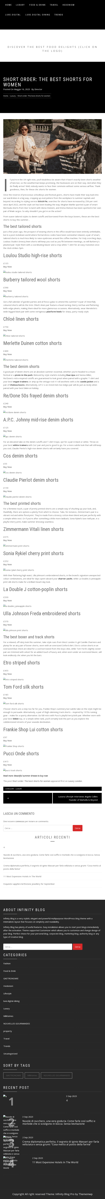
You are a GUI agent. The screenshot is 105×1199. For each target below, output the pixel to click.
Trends (58, 15)
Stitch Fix (42, 201)
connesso (19, 821)
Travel (54, 5)
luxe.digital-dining (38, 15)
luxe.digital (13, 15)
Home (8, 5)
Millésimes (8, 1016)
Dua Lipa (70, 375)
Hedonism (69, 5)
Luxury (20, 5)
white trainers (20, 445)
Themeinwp (86, 1194)
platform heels (54, 311)
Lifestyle (7, 993)
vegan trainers (20, 381)
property (7, 1031)
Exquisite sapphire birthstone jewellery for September (29, 884)
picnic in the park (24, 375)
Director (38, 89)
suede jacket (86, 381)
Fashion (7, 963)
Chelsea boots (17, 384)
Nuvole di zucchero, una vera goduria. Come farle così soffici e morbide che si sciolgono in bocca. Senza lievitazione (51, 856)
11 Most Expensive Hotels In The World (22, 876)
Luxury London (75, 781)
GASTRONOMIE (10, 978)
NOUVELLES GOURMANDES (16, 1023)
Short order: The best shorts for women (31, 781)
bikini (15, 718)
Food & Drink (37, 5)
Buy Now (7, 266)
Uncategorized (10, 1053)
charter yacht (65, 578)
